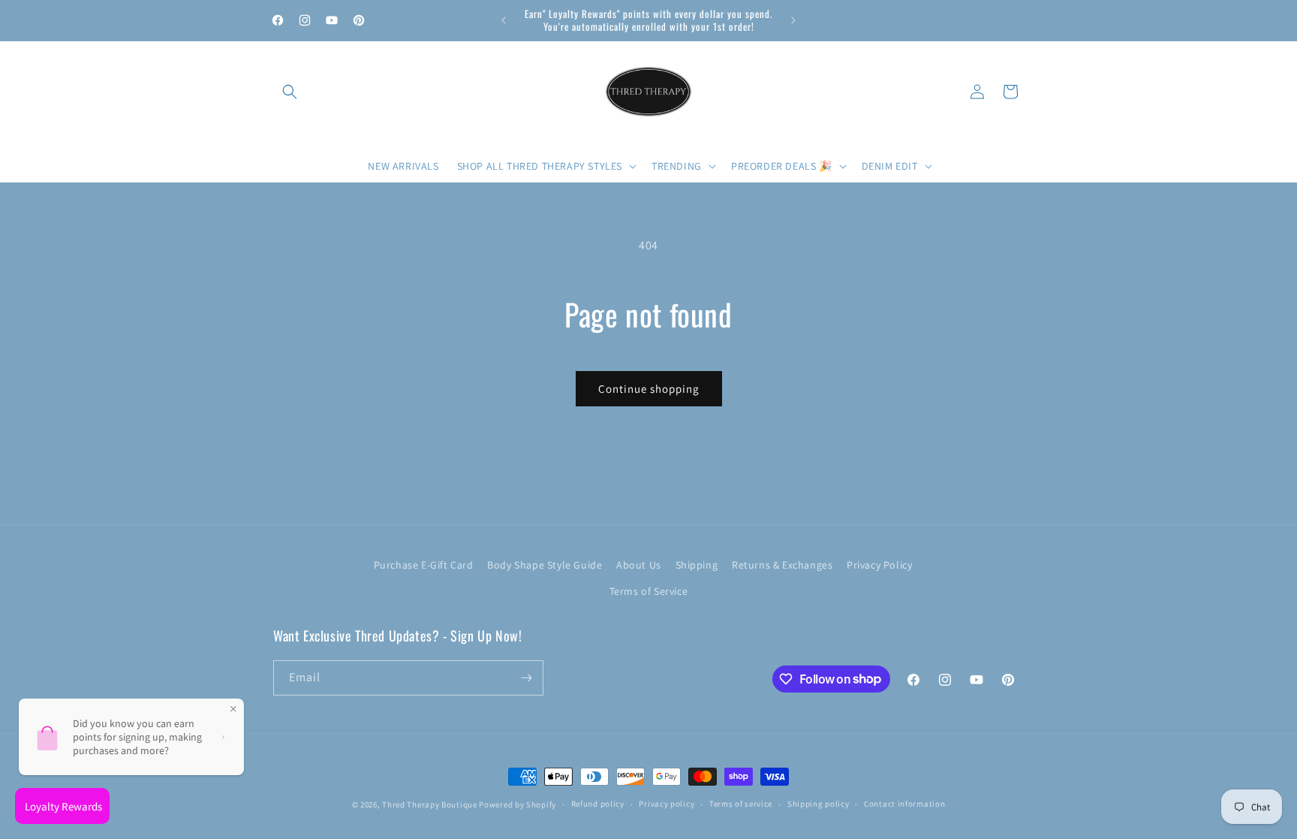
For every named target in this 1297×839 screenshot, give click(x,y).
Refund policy (597, 803)
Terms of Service (648, 591)
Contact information (904, 803)
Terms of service (740, 803)
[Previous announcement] (503, 20)
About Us (638, 565)
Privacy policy (666, 803)
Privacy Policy (879, 565)
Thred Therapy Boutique (429, 804)
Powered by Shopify (517, 804)
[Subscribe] (526, 678)
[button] (289, 91)
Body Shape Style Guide (544, 565)
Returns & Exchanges (782, 565)
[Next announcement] (793, 20)
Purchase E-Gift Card (424, 565)
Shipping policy (818, 803)
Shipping (697, 565)
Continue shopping (649, 389)
